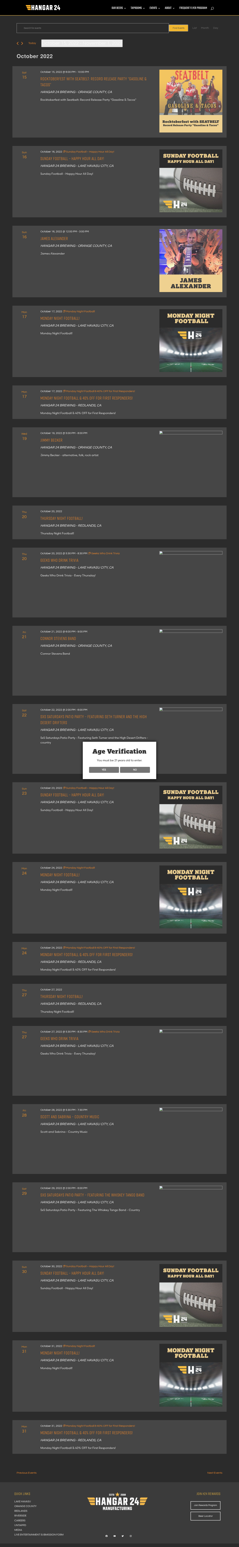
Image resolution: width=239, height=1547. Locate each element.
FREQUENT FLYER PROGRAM (193, 9)
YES (104, 769)
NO (135, 769)
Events (153, 9)
